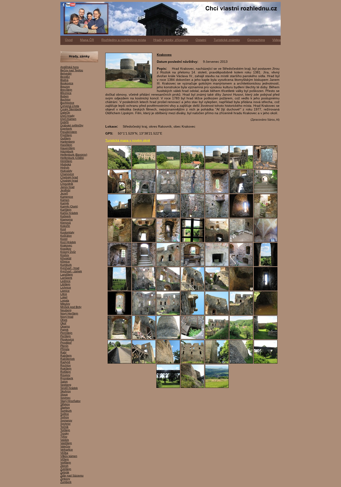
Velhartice (66, 449)
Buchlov (65, 99)
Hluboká (65, 164)
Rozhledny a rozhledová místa (123, 40)
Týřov (63, 436)
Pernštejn (66, 333)
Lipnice (65, 290)
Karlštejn (65, 209)
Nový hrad (66, 316)
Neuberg (65, 310)
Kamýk (64, 203)
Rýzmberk (66, 378)
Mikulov (65, 303)
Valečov (65, 446)
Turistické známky (227, 40)
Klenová (65, 222)
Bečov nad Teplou (71, 70)
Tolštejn (65, 430)
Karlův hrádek (69, 213)
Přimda (64, 349)
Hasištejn (66, 145)
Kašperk (65, 216)
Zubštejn (65, 469)
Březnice (65, 93)
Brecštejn (66, 89)
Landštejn (66, 274)
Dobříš (64, 122)
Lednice (65, 281)
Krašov (64, 255)
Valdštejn (66, 443)
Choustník (66, 183)
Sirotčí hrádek (69, 388)
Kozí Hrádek (68, 242)
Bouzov (65, 86)
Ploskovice (67, 339)
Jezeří (64, 193)
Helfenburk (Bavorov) (73, 154)
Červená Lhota (69, 106)
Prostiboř (66, 342)
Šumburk (66, 410)
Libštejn (65, 284)
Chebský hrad (69, 177)
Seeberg (65, 384)
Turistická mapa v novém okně (127, 140)
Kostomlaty (67, 232)
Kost (63, 229)
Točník (64, 427)
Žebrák (64, 472)
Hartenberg (67, 141)
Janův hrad (67, 187)
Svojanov (66, 420)
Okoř (63, 323)
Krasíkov (65, 248)
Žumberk (65, 482)
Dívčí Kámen (68, 119)
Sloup (64, 394)
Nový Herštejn (69, 313)
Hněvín (64, 167)
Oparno (65, 326)
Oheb (63, 320)
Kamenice (66, 196)
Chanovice (67, 174)
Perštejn (65, 336)
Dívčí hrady (67, 115)
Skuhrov (65, 391)
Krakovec (66, 245)
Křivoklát (65, 258)
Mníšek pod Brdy (70, 307)
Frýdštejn (66, 135)
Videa (276, 40)
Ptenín (64, 346)
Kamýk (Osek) (69, 206)
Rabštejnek (67, 359)
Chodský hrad (69, 180)
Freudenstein (68, 132)
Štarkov (65, 407)
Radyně (65, 362)
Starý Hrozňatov (70, 401)
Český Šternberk (70, 109)
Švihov (64, 417)
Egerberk (66, 128)
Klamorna (66, 219)
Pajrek (64, 329)
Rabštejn (66, 355)
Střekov (65, 404)
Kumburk (66, 265)
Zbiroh (64, 466)
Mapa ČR (87, 40)
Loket (63, 297)
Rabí (63, 352)
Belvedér (66, 73)
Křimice (65, 261)
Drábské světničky (71, 125)
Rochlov (65, 365)
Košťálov (66, 235)
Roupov (65, 375)
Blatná (64, 80)
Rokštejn (65, 368)
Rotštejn (65, 372)
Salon (64, 381)
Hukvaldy (66, 171)
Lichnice (65, 287)
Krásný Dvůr (68, 252)
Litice (63, 294)
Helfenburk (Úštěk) (72, 158)
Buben (64, 96)
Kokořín (65, 226)
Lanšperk (66, 278)
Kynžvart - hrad (69, 268)
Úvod (69, 40)
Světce (64, 414)
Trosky (64, 433)
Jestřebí (65, 190)
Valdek (64, 440)
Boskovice (66, 83)
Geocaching (256, 40)
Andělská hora (69, 67)
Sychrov (65, 423)
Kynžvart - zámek (71, 271)
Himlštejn (66, 161)
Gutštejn (65, 138)
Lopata (64, 300)
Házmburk (66, 151)
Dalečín (65, 112)
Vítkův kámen (68, 456)
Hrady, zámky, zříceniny (170, 40)
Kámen (64, 200)
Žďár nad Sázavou (72, 475)
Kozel (64, 239)
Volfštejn (65, 462)
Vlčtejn (64, 459)
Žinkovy (65, 479)
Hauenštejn (67, 148)
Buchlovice (67, 102)
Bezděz (65, 77)
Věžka (64, 453)
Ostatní (201, 40)
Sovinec (65, 397)
